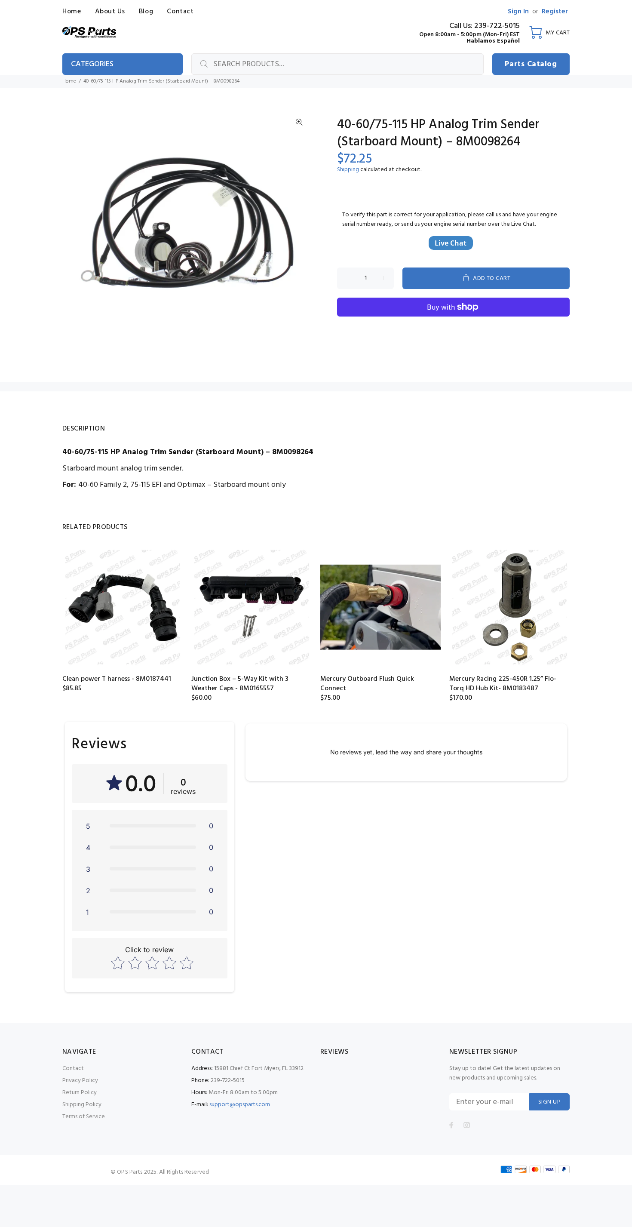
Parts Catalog (531, 64)
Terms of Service (83, 1117)
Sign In (518, 11)
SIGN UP (549, 1102)
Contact (73, 1068)
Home (69, 81)
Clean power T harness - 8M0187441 (116, 679)
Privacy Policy (80, 1081)
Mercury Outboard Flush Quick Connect (367, 683)
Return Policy (79, 1093)
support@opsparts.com (239, 1105)
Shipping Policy (81, 1105)
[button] (150, 826)
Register (555, 11)
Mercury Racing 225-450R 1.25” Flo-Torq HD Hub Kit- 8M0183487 (502, 683)
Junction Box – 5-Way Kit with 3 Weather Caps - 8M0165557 (239, 683)
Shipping (348, 170)
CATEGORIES (92, 64)
